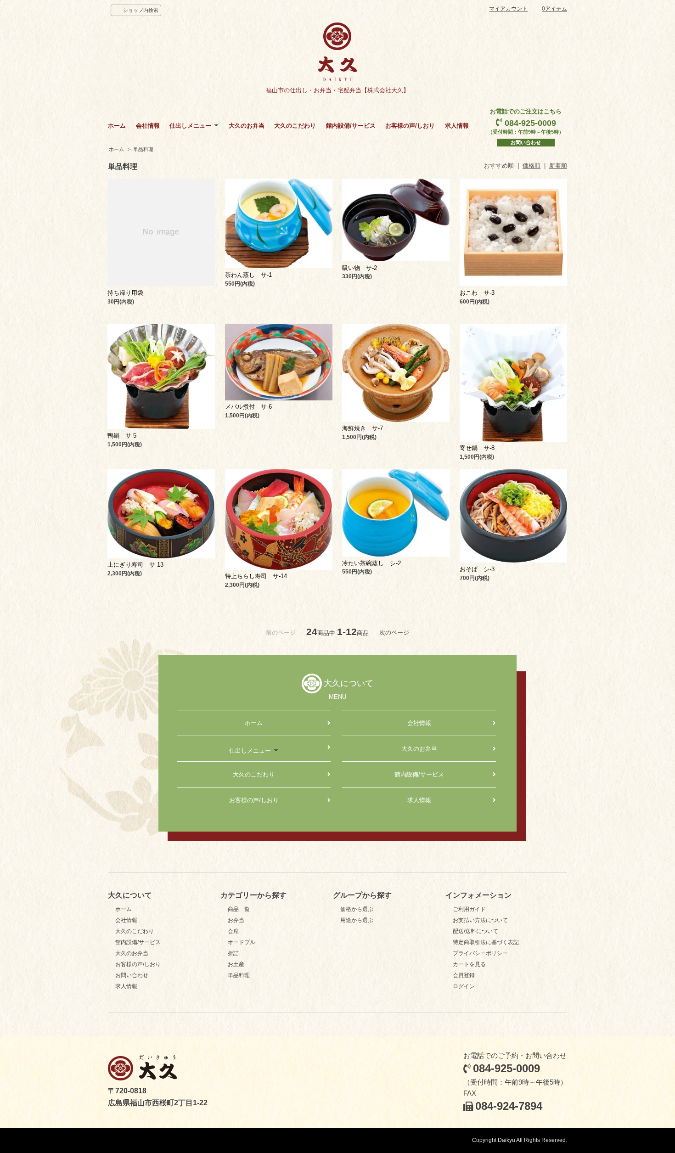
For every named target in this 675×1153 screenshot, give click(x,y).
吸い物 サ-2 (359, 267)
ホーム (117, 125)
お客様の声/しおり (410, 125)
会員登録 (464, 975)
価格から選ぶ (356, 909)
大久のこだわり (295, 125)
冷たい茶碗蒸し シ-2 (371, 563)
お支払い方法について (480, 920)
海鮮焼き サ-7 (362, 428)
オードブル (241, 942)
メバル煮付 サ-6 (248, 406)
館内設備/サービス (351, 125)
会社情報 (148, 125)
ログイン (464, 986)
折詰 (233, 953)
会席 (233, 931)
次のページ (394, 632)
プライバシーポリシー (480, 953)
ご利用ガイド (469, 909)
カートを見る (469, 964)
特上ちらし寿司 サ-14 (256, 576)
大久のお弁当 (246, 125)
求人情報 (457, 125)
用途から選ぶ (356, 920)
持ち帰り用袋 (125, 292)
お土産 (236, 964)
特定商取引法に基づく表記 (486, 942)
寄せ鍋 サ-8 (477, 447)
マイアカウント (508, 9)
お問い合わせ (526, 142)
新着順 (558, 165)
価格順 (531, 165)
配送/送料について (475, 931)
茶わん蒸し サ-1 (248, 274)
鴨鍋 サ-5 (121, 435)
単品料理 (143, 149)
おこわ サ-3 (477, 292)
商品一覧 (239, 909)
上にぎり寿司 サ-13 (135, 564)
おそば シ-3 (477, 569)
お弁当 (236, 920)
